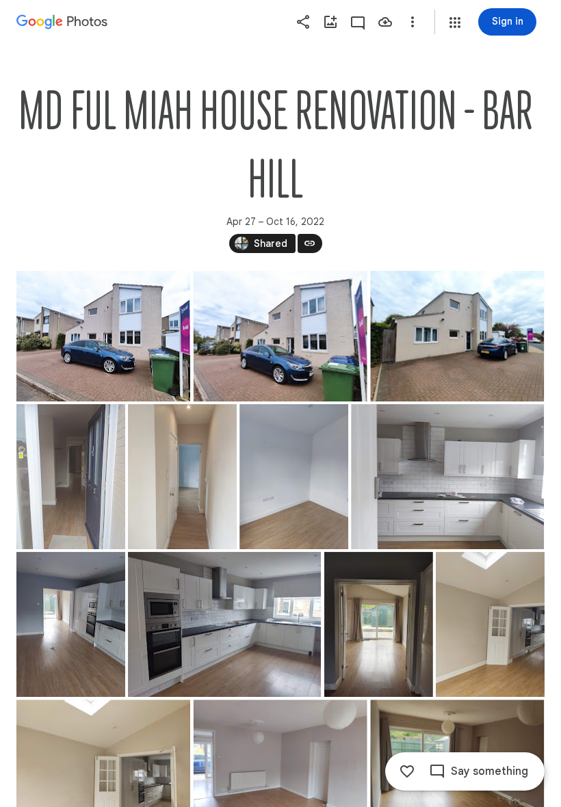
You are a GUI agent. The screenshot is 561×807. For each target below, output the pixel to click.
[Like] (407, 771)
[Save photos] (385, 22)
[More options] (412, 22)
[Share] (303, 22)
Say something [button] (489, 771)
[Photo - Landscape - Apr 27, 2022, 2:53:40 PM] (103, 336)
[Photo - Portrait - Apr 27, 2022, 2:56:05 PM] (293, 476)
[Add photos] (330, 22)
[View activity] (357, 22)
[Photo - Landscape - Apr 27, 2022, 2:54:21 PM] (457, 336)
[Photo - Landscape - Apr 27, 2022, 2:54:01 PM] (280, 336)
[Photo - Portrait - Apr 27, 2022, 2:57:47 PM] (378, 624)
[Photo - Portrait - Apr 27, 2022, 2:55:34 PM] (70, 476)
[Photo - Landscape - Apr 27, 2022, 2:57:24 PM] (224, 624)
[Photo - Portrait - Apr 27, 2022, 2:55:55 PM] (182, 476)
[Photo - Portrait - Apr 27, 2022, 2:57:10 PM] (70, 624)
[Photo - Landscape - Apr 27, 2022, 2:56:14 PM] (447, 476)
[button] (455, 22)
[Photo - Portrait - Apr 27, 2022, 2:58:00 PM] (490, 624)
